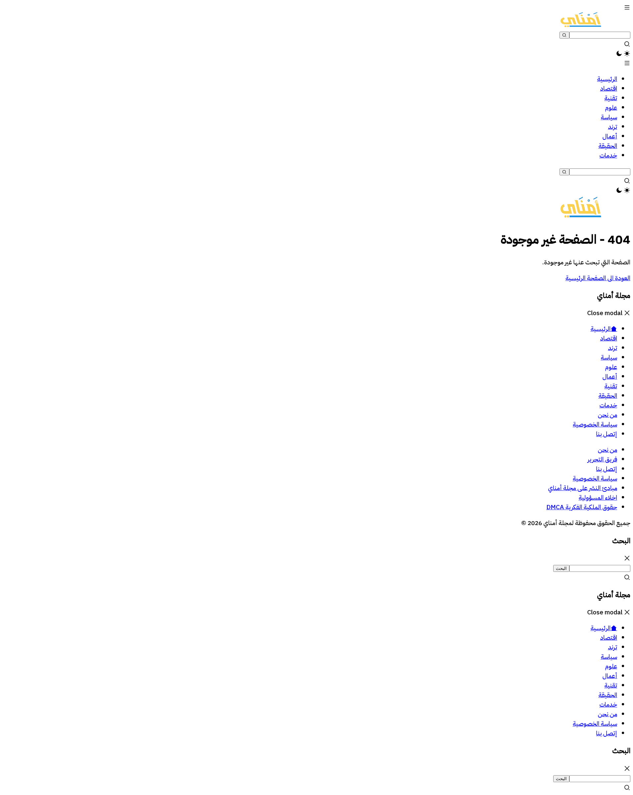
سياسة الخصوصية (595, 478)
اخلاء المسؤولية (598, 497)
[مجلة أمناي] (580, 25)
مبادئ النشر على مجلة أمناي (582, 488)
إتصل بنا (606, 469)
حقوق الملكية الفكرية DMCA (581, 507)
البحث (561, 568)
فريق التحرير (602, 459)
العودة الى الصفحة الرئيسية (597, 278)
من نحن (607, 450)
